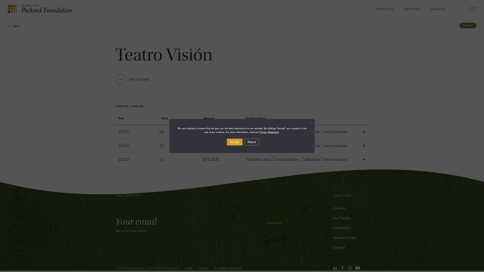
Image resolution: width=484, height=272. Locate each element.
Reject (252, 142)
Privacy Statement (269, 132)
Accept (234, 142)
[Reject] (310, 123)
